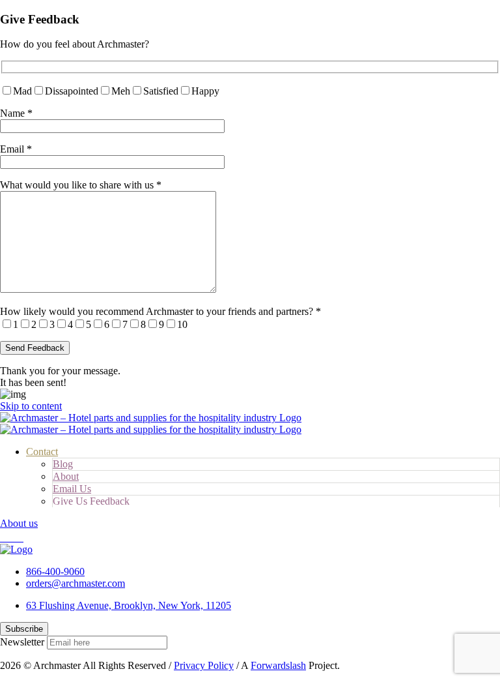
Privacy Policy (204, 665)
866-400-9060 (55, 571)
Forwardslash (278, 665)
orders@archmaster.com (75, 583)
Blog (63, 463)
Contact (42, 451)
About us (19, 523)
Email (16, 149)
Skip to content (31, 405)
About (66, 476)
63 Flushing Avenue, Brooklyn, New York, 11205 (128, 605)
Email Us (72, 488)
